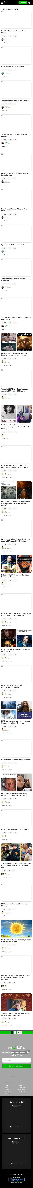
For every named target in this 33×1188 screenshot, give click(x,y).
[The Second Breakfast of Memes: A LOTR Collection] (16, 267)
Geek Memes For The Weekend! (12, 67)
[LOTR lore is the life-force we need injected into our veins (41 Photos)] (16, 342)
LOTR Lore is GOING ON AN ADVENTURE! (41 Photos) (11, 686)
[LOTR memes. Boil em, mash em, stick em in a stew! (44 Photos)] (16, 928)
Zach (5, 873)
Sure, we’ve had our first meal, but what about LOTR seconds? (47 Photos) (15, 540)
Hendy (6, 38)
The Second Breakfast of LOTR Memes (15, 101)
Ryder (5, 72)
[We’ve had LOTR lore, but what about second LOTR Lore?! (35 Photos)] (16, 378)
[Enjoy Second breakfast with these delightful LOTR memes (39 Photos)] (16, 782)
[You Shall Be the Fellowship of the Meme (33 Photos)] (16, 306)
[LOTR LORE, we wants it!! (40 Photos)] (16, 818)
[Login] (29, 3)
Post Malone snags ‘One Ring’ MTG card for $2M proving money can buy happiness (15, 977)
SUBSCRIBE (22, 2)
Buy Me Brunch (21, 1089)
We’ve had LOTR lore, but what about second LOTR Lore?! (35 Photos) (14, 390)
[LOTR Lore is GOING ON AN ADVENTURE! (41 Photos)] (16, 674)
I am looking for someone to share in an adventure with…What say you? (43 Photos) (15, 503)
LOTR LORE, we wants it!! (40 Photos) (15, 829)
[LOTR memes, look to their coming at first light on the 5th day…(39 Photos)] (16, 602)
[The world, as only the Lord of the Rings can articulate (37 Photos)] (16, 1002)
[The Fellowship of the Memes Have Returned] (16, 123)
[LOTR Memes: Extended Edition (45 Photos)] (16, 893)
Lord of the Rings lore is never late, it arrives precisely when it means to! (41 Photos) (15, 427)
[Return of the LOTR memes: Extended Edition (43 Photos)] (16, 564)
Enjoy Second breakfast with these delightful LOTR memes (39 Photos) (14, 794)
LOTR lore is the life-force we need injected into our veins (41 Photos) (14, 354)
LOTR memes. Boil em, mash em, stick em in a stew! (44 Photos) (16, 941)
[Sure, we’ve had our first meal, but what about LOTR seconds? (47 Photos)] (16, 528)
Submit (6, 1087)
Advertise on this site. (16, 1182)
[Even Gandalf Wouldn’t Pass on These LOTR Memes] (16, 198)
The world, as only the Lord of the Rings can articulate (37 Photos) (15, 1014)
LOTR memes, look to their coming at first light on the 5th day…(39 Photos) (16, 614)
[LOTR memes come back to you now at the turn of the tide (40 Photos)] (16, 710)
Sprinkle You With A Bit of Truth (12, 245)
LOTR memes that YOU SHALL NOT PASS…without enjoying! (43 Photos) (14, 466)
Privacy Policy (8, 1093)
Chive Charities (21, 1091)
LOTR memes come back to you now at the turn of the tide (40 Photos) (15, 722)
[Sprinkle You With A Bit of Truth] (16, 234)
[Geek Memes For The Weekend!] (16, 55)
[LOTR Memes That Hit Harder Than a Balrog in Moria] (16, 162)
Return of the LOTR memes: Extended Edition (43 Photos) (15, 576)
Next (19, 1032)
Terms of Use (8, 1091)
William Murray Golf (22, 1087)
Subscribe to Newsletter (16, 1066)
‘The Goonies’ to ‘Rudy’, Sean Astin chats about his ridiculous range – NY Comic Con (16, 865)
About (6, 1085)
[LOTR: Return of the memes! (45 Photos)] (16, 748)
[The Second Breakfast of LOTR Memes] (16, 89)
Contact (7, 1089)
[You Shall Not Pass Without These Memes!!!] (16, 20)
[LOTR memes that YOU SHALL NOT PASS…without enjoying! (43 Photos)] (16, 454)
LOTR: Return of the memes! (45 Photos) (16, 760)
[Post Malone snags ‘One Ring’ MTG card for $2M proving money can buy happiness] (16, 964)
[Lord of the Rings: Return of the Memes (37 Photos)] (16, 638)
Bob (5, 361)
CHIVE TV (20, 1085)
